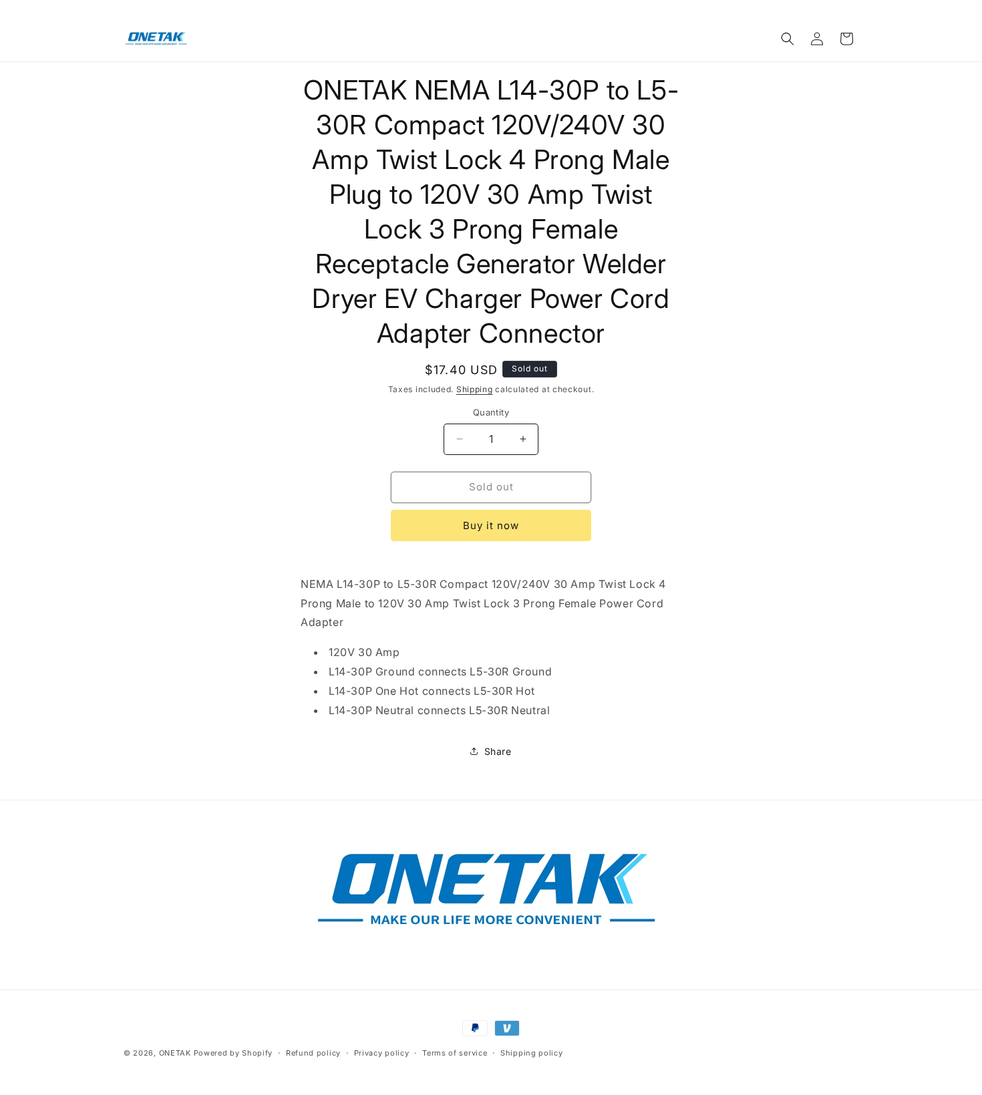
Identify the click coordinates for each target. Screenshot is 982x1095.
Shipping (474, 389)
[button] (787, 38)
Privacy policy (382, 1053)
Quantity (491, 412)
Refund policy (313, 1053)
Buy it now (491, 525)
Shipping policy (531, 1053)
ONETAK (175, 1053)
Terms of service (454, 1053)
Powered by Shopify (233, 1053)
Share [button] (498, 751)
